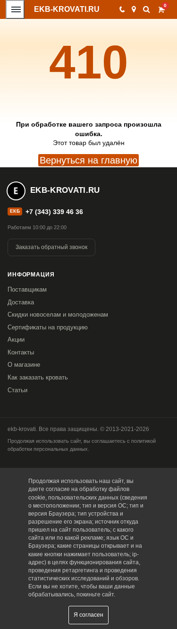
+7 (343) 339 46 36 (54, 211)
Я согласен (88, 615)
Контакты (21, 352)
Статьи (17, 390)
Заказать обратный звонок (51, 247)
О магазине (24, 364)
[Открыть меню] (15, 9)
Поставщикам (27, 289)
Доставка (21, 302)
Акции (16, 339)
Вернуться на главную (88, 160)
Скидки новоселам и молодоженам (58, 314)
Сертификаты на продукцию (48, 327)
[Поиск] (146, 9)
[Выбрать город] (134, 9)
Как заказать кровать (38, 377)
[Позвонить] (121, 9)
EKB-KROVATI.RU (67, 9)
